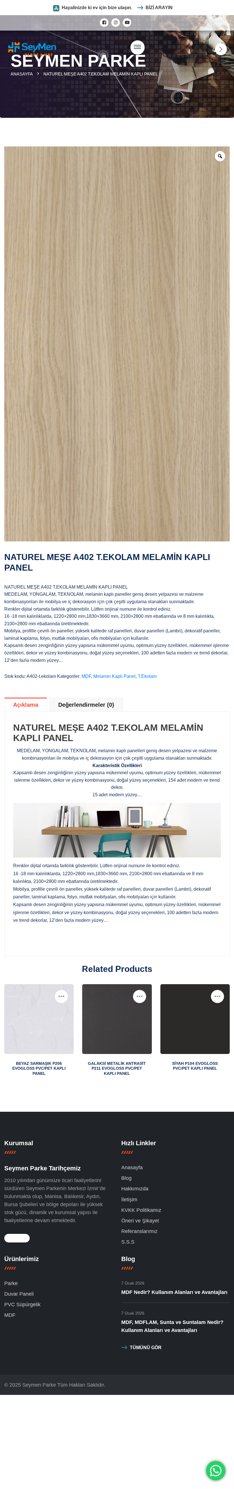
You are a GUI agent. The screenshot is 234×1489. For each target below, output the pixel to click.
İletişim (129, 1199)
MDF (86, 676)
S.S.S (127, 1242)
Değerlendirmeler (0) (86, 705)
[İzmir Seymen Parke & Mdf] (32, 48)
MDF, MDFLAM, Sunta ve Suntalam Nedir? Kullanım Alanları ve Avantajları (172, 1326)
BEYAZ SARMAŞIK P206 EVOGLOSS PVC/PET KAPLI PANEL (39, 1068)
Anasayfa (23, 74)
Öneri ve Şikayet (140, 1221)
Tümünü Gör (146, 1347)
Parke (11, 1283)
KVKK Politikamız (141, 1210)
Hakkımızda (134, 1189)
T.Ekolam (147, 676)
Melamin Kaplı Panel (114, 676)
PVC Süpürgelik (22, 1304)
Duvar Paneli (19, 1294)
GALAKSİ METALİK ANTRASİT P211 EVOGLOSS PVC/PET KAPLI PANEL (117, 1068)
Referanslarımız (139, 1231)
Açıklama (25, 705)
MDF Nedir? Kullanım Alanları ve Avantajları (174, 1292)
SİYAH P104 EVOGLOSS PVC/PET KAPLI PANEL (195, 1066)
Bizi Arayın (159, 7)
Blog (126, 1178)
